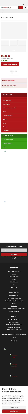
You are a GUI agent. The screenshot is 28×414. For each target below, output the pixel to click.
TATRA (14, 274)
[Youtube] (7, 4)
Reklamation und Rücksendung (14, 301)
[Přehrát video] (14, 197)
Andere (5, 127)
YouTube (18, 343)
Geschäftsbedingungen (14, 298)
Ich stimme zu (14, 411)
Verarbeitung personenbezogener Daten (14, 308)
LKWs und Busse (7, 115)
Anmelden (14, 254)
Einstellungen (14, 407)
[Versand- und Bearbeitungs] (14, 219)
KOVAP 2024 (6, 104)
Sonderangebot (7, 143)
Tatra (4, 112)
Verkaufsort (14, 306)
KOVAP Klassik (7, 100)
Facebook (9, 343)
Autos (5, 119)
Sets (4, 123)
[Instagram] (10, 4)
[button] (23, 4)
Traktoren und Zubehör (9, 108)
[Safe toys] (14, 379)
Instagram (13, 343)
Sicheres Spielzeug (14, 311)
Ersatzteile (6, 130)
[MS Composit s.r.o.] (6, 7)
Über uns (14, 303)
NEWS (4, 147)
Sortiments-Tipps (8, 139)
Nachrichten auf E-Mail (14, 247)
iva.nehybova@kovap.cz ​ (15, 329)
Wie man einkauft (14, 295)
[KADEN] (14, 170)
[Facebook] (5, 4)
